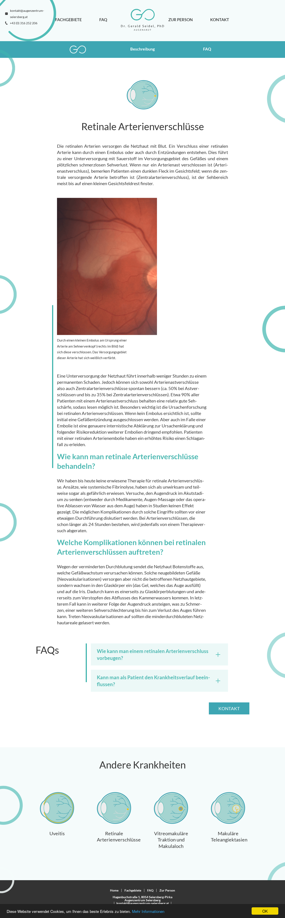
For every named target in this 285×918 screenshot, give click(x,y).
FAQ (103, 19)
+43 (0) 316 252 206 (23, 23)
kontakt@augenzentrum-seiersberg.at (142, 903)
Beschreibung (142, 49)
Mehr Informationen (148, 911)
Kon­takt (219, 19)
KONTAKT (229, 708)
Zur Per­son (180, 19)
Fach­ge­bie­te (68, 19)
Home (114, 890)
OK (265, 911)
